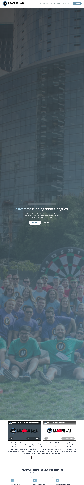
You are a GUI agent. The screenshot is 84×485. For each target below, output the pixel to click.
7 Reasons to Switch (55, 3)
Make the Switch (44, 3)
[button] (60, 3)
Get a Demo (34, 222)
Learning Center (66, 3)
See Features (47, 222)
